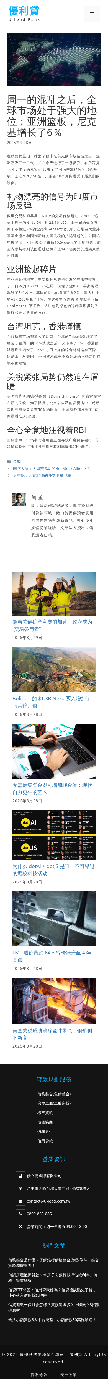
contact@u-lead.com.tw (48, 1201)
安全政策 (68, 1374)
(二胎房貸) (62, 1103)
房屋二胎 (45, 1103)
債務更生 (45, 1131)
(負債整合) (62, 1093)
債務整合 (45, 1093)
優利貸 (24, 11)
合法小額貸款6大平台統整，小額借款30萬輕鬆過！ (52, 1319)
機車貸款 (45, 1112)
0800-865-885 (39, 1213)
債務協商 (45, 1122)
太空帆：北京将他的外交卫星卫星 (42, 475)
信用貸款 (45, 1140)
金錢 (17, 461)
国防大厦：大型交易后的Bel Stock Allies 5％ (52, 468)
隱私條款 (39, 1374)
